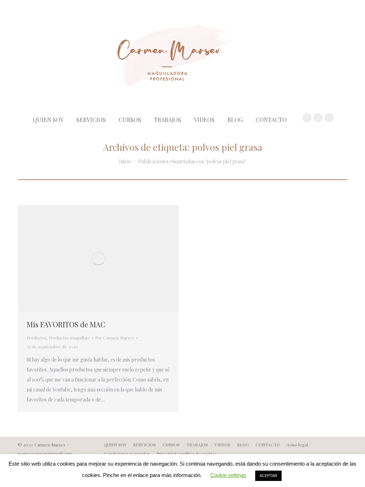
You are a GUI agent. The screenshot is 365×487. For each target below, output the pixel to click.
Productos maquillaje (69, 337)
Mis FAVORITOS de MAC (66, 324)
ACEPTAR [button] (268, 475)
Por (114, 337)
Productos (37, 337)
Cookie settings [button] (228, 475)
